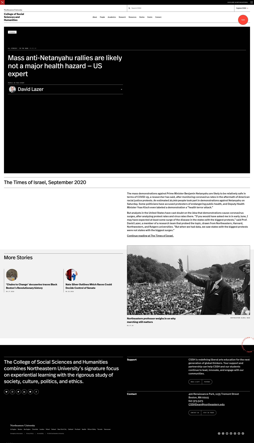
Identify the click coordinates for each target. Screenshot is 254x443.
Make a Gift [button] (195, 382)
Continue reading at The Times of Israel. (150, 236)
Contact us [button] (195, 412)
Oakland (70, 429)
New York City (62, 429)
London (42, 429)
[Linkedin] (231, 433)
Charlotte (35, 429)
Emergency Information (16, 433)
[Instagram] (235, 433)
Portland (77, 429)
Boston (20, 429)
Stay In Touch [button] (208, 412)
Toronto (99, 429)
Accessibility (40, 433)
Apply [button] (243, 20)
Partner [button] (207, 382)
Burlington (27, 429)
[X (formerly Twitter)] (223, 433)
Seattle (84, 429)
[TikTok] (243, 433)
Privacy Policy (30, 433)
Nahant (53, 429)
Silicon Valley (92, 429)
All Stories (12, 48)
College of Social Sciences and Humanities (14, 17)
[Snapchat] (239, 433)
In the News (23, 48)
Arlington (13, 429)
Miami (48, 429)
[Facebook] (219, 433)
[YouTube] (227, 433)
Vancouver (107, 429)
